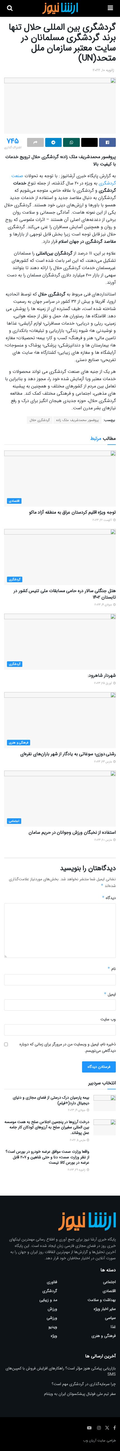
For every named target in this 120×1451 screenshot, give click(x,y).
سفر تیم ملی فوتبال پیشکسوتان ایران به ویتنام (80, 1394)
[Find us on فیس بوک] (114, 1428)
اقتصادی (14, 501)
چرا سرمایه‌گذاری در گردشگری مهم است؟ (84, 1384)
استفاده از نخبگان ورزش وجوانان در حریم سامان (72, 832)
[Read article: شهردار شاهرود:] (60, 642)
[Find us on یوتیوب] (89, 1428)
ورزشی (52, 1318)
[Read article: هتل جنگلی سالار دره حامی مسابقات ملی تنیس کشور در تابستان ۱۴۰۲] (60, 557)
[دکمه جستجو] (10, 8)
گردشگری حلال (40, 420)
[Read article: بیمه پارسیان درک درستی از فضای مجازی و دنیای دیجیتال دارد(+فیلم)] (104, 1103)
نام (111, 969)
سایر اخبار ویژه (105, 1309)
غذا (113, 1327)
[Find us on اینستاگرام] (99, 1428)
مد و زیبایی (48, 1300)
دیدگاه (109, 898)
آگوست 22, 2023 (103, 520)
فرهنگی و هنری (18, 742)
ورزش (52, 1309)
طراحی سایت (106, 1440)
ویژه (54, 1336)
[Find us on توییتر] (107, 1428)
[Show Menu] (110, 8)
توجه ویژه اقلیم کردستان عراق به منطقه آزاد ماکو (72, 512)
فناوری (52, 1282)
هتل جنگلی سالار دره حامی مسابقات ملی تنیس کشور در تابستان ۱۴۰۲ (65, 593)
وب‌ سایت (108, 1019)
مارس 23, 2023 (103, 762)
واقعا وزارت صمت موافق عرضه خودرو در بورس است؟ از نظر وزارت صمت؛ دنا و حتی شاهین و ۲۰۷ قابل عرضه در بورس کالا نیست (47, 1157)
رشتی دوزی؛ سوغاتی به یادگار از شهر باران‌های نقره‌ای (68, 753)
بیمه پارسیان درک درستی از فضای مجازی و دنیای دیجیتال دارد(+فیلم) (51, 1100)
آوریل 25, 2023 (103, 683)
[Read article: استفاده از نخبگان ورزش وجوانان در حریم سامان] (60, 799)
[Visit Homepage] (60, 8)
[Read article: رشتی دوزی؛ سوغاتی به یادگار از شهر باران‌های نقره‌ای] (60, 720)
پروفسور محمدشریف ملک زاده (77, 420)
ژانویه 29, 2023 (77, 1170)
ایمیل (110, 994)
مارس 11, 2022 (78, 1140)
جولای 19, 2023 (104, 605)
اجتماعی (14, 821)
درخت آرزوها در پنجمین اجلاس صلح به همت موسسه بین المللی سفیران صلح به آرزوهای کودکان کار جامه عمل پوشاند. (46, 1127)
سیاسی (110, 1318)
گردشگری (14, 579)
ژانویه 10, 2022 (103, 70)
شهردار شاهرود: (102, 675)
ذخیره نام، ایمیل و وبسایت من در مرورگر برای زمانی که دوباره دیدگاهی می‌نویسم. (68, 1047)
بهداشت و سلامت (102, 1300)
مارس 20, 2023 (104, 840)
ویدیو (53, 1327)
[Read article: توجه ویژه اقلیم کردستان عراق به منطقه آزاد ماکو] (60, 478)
